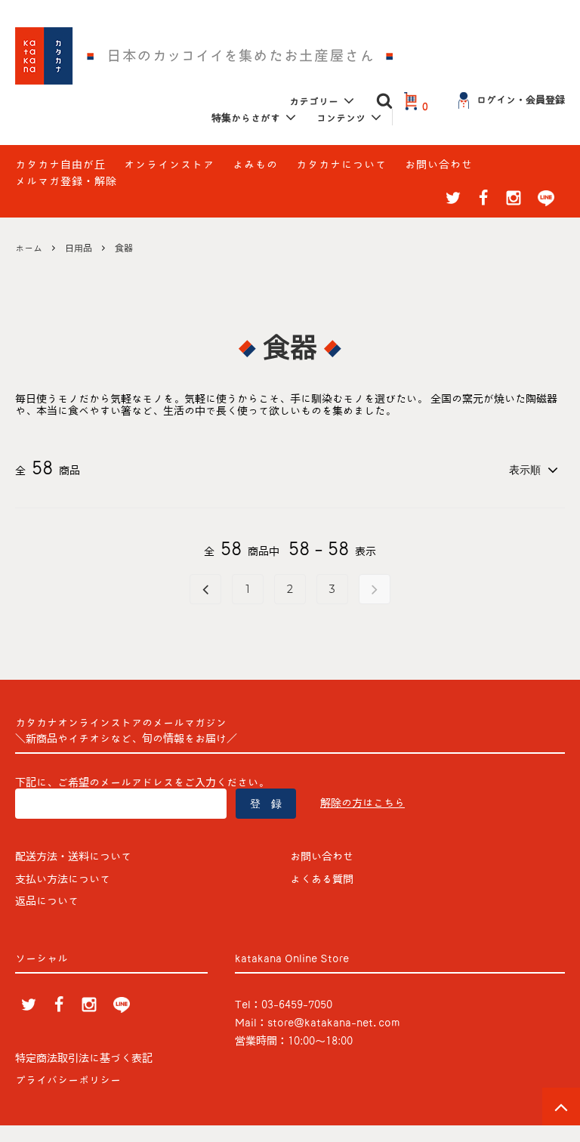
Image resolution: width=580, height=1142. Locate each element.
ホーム (28, 247)
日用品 (78, 247)
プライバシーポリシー (68, 1080)
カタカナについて (341, 164)
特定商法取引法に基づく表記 (84, 1058)
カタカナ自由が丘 (60, 164)
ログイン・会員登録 (521, 100)
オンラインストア (169, 164)
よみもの (255, 164)
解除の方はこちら (362, 803)
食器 (124, 247)
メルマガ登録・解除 (66, 181)
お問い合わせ (439, 164)
